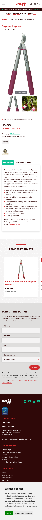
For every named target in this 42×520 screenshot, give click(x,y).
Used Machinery (7, 475)
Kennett (5, 455)
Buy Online (18, 19)
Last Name (6, 336)
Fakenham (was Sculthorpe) (12, 452)
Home (11, 19)
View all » (36, 9)
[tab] (8, 162)
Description (8, 162)
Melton (4, 460)
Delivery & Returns (23, 162)
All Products (15, 134)
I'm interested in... (8, 355)
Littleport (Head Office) (10, 457)
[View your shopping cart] (35, 4)
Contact (6, 423)
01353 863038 (8, 426)
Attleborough (6, 450)
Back (5, 19)
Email (4, 345)
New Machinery (7, 478)
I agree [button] (9, 513)
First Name (6, 326)
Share (5, 142)
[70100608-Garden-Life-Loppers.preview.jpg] (12, 104)
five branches (14, 224)
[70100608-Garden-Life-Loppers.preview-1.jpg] (29, 104)
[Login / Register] (31, 4)
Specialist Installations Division (12, 462)
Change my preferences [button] (23, 513)
